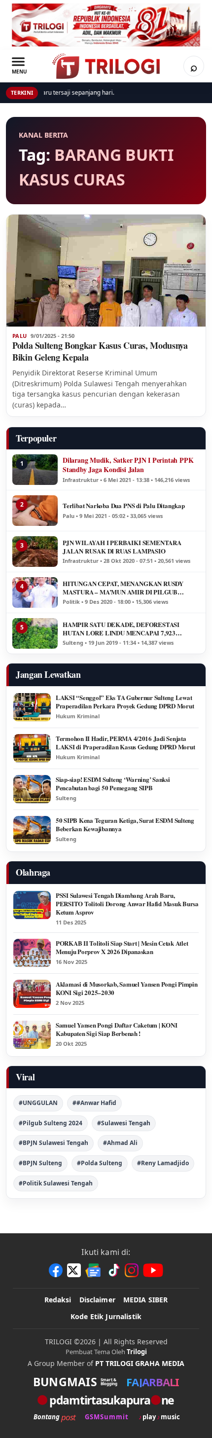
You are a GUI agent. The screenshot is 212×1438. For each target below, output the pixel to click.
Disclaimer (97, 1299)
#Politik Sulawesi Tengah (56, 1183)
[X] (74, 1270)
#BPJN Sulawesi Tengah (53, 1143)
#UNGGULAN (38, 1103)
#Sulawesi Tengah (123, 1123)
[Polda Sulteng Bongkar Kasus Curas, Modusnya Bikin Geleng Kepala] (106, 271)
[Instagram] (132, 1270)
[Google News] (93, 1270)
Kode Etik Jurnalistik (106, 1316)
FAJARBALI (152, 1381)
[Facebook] (56, 1270)
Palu (19, 335)
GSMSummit (107, 1417)
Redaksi (57, 1299)
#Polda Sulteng (99, 1163)
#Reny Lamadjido (163, 1163)
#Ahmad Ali (120, 1143)
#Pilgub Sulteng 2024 (50, 1123)
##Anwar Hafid (94, 1103)
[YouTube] (153, 1270)
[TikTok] (113, 1270)
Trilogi (137, 1351)
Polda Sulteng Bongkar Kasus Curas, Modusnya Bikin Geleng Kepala (100, 351)
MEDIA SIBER (145, 1299)
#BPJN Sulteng (40, 1163)
